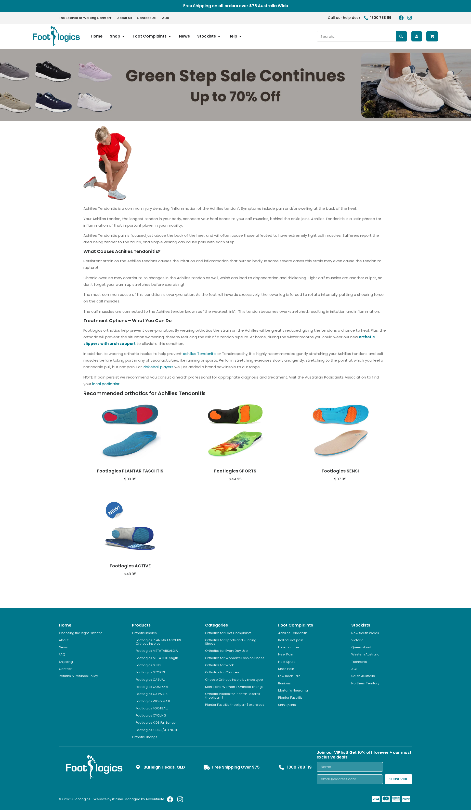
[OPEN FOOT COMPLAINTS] (170, 36)
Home (65, 625)
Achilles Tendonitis (199, 353)
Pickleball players (158, 366)
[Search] (401, 36)
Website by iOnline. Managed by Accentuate (128, 799)
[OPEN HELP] (240, 36)
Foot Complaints (295, 625)
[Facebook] (401, 17)
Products (141, 625)
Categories (216, 625)
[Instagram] (409, 17)
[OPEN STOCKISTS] (219, 36)
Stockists (360, 625)
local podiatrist (106, 383)
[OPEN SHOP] (123, 36)
